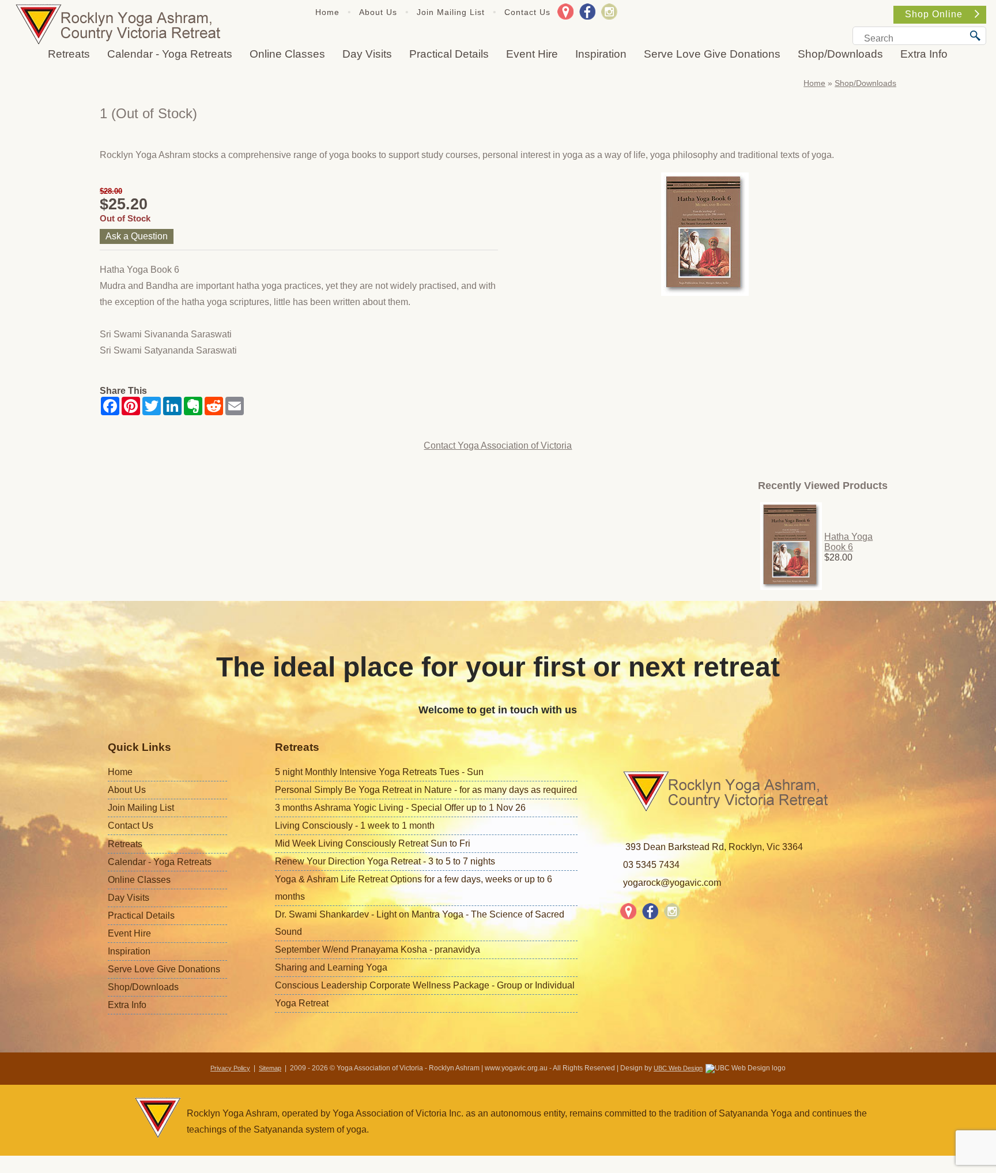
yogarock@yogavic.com (672, 883)
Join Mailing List (451, 12)
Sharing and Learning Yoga (331, 967)
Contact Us (527, 12)
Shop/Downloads (840, 54)
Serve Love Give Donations (712, 54)
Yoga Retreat (302, 1003)
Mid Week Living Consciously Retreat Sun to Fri (372, 843)
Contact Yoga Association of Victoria (498, 445)
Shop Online (934, 14)
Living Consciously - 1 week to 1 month (355, 825)
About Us (378, 12)
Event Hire (532, 54)
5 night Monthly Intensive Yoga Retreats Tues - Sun (379, 772)
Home (327, 12)
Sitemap (270, 1068)
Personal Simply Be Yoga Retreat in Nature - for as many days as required (426, 790)
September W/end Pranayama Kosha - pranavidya (377, 949)
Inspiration (601, 54)
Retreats (69, 54)
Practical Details (449, 54)
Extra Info (924, 54)
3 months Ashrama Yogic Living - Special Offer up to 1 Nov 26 (400, 808)
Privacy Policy (230, 1068)
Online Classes (287, 54)
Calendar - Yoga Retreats (169, 54)
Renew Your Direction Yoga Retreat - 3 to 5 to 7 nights (385, 861)
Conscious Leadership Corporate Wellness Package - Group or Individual (425, 985)
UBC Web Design (678, 1068)
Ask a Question (136, 236)
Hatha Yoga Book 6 (848, 542)
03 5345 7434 (651, 865)
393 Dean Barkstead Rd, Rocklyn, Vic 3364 (714, 847)
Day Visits (367, 54)
